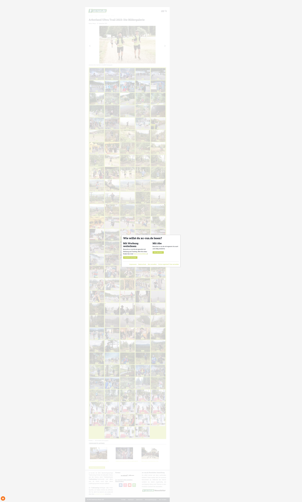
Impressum (133, 264)
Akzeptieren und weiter (130, 257)
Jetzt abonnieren (158, 252)
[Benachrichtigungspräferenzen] (3, 498)
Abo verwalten (152, 264)
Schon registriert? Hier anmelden (168, 264)
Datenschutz (142, 264)
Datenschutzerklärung (140, 254)
